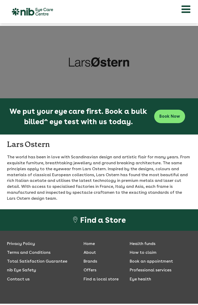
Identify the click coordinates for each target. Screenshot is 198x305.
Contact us (18, 279)
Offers (90, 269)
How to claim (143, 252)
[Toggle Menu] (185, 9)
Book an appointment (151, 261)
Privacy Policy (21, 243)
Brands (90, 261)
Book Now (169, 116)
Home (89, 243)
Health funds (142, 243)
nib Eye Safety (21, 269)
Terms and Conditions (29, 252)
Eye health (140, 279)
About (90, 252)
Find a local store (101, 279)
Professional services (150, 269)
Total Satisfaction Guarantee (37, 261)
